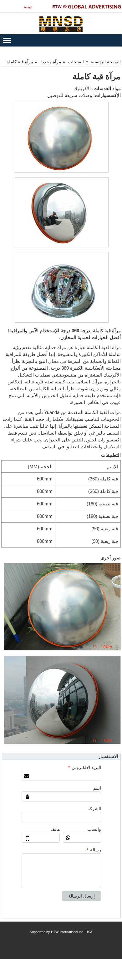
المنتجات (76, 61)
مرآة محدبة (50, 61)
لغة (29, 7)
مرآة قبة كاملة (20, 61)
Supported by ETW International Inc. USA (61, 932)
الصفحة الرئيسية (106, 61)
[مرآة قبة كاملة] (62, 137)
